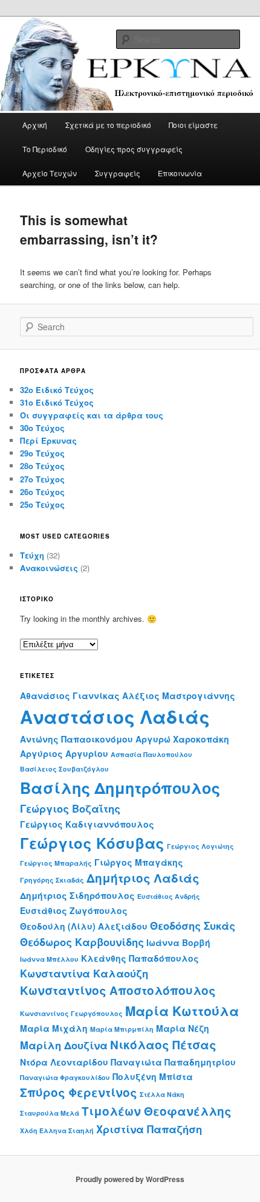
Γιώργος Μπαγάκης (138, 862)
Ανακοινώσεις (49, 568)
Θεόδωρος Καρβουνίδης (82, 942)
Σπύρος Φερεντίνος (78, 1092)
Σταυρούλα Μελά (49, 1112)
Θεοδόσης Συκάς (192, 925)
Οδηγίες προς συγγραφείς (134, 149)
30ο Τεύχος (42, 427)
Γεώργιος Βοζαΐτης (70, 808)
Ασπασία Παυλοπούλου (151, 754)
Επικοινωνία (180, 173)
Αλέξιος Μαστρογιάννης (178, 695)
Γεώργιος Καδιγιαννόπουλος (87, 824)
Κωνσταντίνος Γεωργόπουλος (71, 1013)
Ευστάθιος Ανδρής (168, 896)
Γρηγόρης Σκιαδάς (52, 879)
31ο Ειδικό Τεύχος (57, 402)
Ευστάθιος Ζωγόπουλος (74, 910)
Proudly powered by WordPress (130, 1179)
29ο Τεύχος (42, 453)
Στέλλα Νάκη (162, 1094)
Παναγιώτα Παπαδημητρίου (173, 1062)
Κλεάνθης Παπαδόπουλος (140, 958)
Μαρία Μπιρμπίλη (122, 1029)
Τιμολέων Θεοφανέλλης (157, 1111)
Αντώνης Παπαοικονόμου (76, 739)
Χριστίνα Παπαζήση (149, 1129)
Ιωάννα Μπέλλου (49, 959)
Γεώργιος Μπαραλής (56, 863)
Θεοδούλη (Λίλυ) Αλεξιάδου (84, 926)
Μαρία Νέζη (182, 1028)
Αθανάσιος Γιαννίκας (70, 695)
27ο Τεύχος (42, 479)
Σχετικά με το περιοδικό (108, 125)
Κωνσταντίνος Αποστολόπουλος (118, 990)
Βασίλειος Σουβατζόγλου (64, 768)
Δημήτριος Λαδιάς (143, 878)
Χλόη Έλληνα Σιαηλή (57, 1130)
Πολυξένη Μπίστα (152, 1076)
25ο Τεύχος (42, 504)
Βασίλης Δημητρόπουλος (120, 788)
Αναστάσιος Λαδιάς (115, 716)
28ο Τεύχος (42, 466)
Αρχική (34, 125)
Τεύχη (32, 555)
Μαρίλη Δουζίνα (64, 1045)
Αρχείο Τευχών (49, 173)
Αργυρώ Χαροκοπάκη (182, 739)
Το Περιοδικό (44, 149)
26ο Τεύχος (42, 491)
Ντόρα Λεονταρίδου (64, 1062)
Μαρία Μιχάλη (54, 1028)
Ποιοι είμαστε (193, 125)
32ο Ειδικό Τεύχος (57, 389)
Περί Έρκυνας (48, 440)
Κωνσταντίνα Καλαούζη (84, 973)
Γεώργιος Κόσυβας (92, 843)
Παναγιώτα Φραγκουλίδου (65, 1077)
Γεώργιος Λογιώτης (200, 846)
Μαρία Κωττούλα (182, 1011)
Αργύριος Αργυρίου (64, 753)
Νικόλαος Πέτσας (163, 1045)
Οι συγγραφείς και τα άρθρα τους (91, 415)
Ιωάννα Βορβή (178, 942)
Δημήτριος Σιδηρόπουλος (77, 895)
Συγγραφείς (117, 173)
